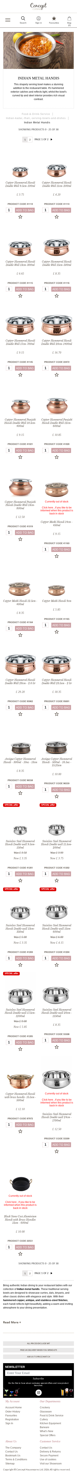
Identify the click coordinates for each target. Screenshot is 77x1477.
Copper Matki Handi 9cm (56, 600)
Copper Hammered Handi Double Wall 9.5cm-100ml (20, 184)
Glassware (46, 1411)
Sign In (9, 1423)
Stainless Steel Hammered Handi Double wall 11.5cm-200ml (56, 844)
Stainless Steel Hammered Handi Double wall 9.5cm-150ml (20, 844)
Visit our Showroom (51, 1463)
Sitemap (10, 1463)
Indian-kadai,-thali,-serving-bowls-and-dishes (36, 118)
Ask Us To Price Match (38, 1357)
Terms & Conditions (16, 1459)
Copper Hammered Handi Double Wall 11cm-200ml (56, 184)
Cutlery (44, 1419)
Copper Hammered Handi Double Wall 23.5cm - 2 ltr (57, 681)
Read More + (12, 1322)
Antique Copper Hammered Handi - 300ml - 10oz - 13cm (20, 760)
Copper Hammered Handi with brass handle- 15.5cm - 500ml (20, 1097)
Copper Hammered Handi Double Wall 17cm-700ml (20, 342)
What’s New (46, 1431)
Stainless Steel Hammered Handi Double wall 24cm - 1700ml (56, 1117)
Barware (44, 1427)
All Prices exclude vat (38, 1343)
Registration (12, 1419)
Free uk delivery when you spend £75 (38, 1350)
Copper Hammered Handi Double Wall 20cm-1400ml (56, 342)
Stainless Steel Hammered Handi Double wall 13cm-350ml (20, 928)
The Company (13, 1447)
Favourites (11, 1415)
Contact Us (11, 1451)
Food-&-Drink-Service (36, 114)
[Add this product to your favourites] (20, 217)
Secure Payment (49, 1455)
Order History (12, 1411)
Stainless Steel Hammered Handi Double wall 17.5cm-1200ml (20, 1013)
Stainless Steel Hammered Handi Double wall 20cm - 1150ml (56, 1013)
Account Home (13, 1407)
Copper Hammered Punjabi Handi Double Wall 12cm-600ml (56, 423)
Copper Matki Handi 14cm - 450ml (57, 523)
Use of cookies (48, 1459)
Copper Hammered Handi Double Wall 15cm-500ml (56, 263)
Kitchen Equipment (50, 1423)
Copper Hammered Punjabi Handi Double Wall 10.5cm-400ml (20, 423)
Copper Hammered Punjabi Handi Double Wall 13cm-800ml (20, 505)
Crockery (45, 1407)
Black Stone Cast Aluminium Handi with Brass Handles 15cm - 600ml (20, 1219)
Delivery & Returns (50, 1451)
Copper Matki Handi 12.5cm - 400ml (20, 602)
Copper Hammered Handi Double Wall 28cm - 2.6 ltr (20, 681)
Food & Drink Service (51, 1415)
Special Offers (47, 1435)
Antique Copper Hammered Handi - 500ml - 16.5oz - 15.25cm (56, 762)
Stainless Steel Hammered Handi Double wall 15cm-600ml (56, 928)
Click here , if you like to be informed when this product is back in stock (56, 510)
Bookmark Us (12, 1455)
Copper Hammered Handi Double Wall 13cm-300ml (20, 263)
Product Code (20, 204)
